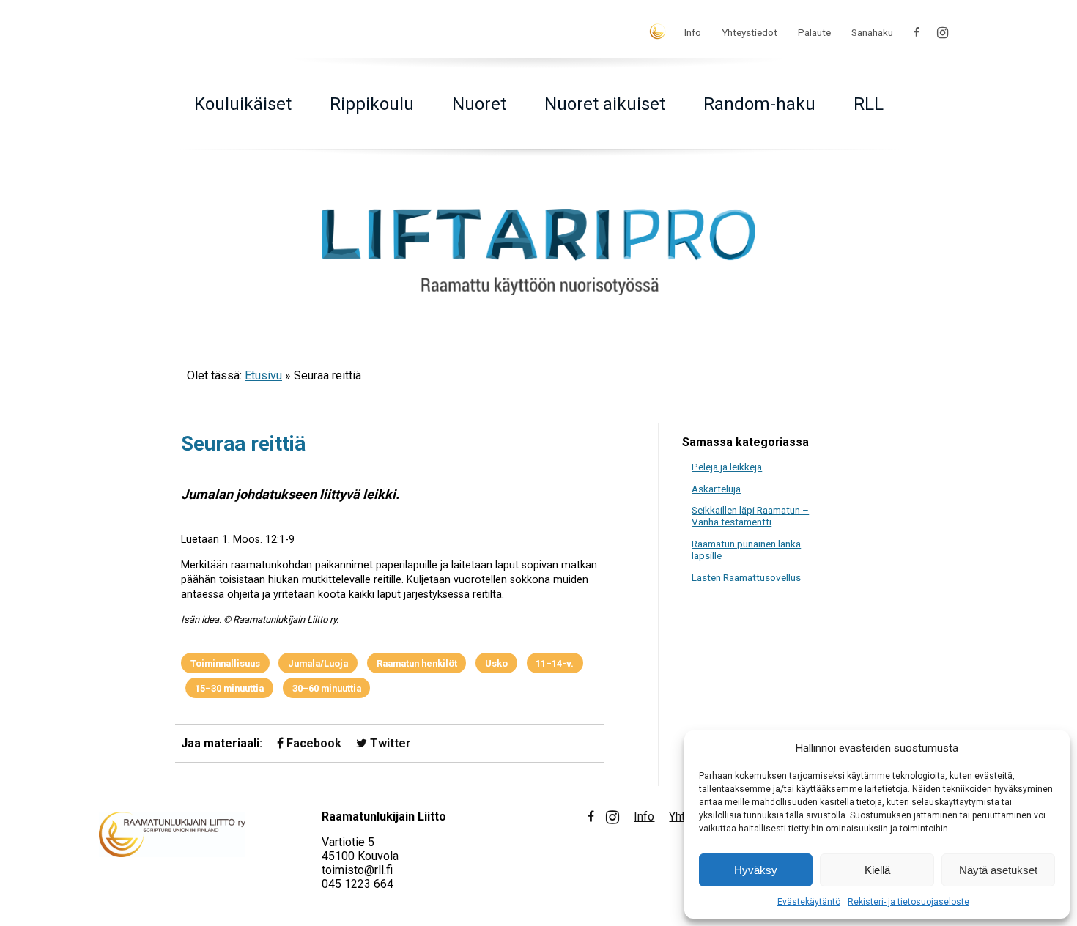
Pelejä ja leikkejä (727, 467)
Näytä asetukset (998, 870)
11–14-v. (555, 663)
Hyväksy (755, 870)
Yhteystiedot (749, 32)
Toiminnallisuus (225, 663)
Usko (496, 663)
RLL (869, 104)
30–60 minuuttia (326, 688)
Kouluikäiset (243, 104)
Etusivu (263, 375)
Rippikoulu (372, 104)
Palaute (814, 32)
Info (692, 32)
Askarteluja (716, 489)
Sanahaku (872, 32)
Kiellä (877, 870)
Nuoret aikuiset (604, 104)
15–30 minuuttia (229, 688)
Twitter (389, 743)
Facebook (312, 743)
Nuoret (479, 104)
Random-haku (759, 104)
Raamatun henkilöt (417, 663)
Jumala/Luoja (318, 663)
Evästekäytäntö (808, 902)
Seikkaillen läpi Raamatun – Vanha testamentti (750, 515)
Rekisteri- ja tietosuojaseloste (908, 902)
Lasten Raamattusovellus (746, 577)
